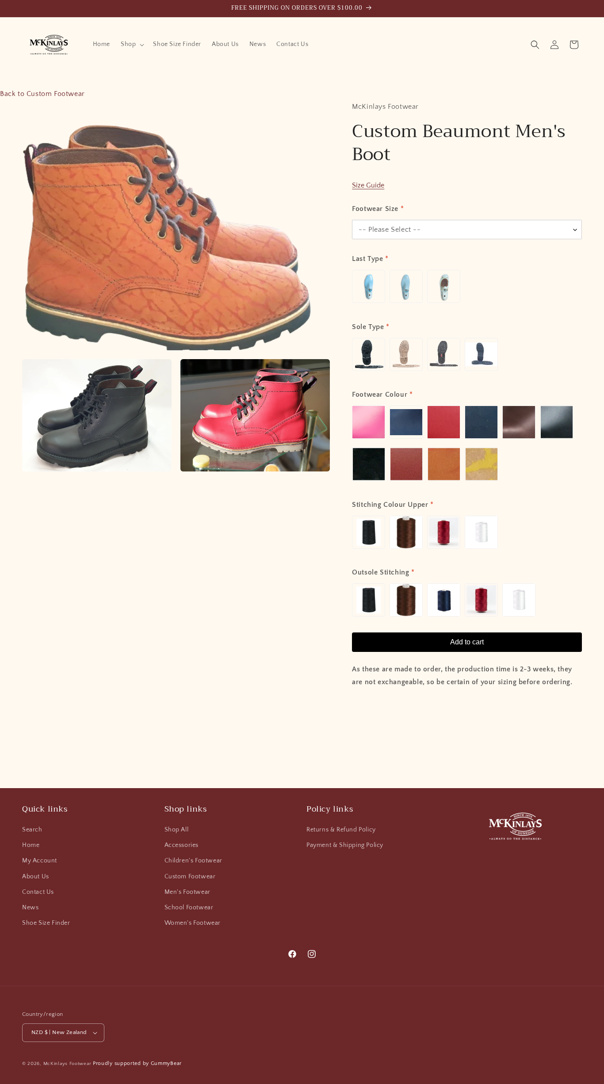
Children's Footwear (193, 860)
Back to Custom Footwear (42, 94)
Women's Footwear (192, 923)
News (30, 907)
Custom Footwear (190, 876)
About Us (35, 876)
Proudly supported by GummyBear (137, 1063)
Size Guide (368, 185)
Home (30, 845)
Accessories (181, 845)
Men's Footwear (187, 892)
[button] (131, 44)
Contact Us (38, 892)
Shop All (176, 829)
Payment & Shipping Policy (344, 845)
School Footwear (189, 907)
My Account (39, 860)
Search (32, 829)
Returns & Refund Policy (341, 829)
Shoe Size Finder (46, 923)
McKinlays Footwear (67, 1063)
